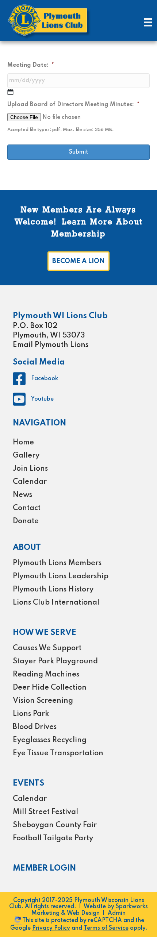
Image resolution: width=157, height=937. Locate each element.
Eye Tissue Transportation (58, 753)
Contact (27, 508)
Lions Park (31, 714)
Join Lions (30, 469)
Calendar (30, 482)
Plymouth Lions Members (57, 563)
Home (23, 442)
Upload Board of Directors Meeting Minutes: (73, 105)
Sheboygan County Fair (55, 825)
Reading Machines (46, 674)
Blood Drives (35, 727)
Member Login (44, 868)
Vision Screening (43, 701)
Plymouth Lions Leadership (60, 576)
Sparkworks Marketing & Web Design (89, 910)
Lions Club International (56, 602)
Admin (117, 913)
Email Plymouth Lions (50, 345)
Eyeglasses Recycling (50, 740)
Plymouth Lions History (53, 589)
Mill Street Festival (45, 812)
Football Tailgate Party (53, 838)
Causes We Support (47, 648)
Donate (26, 521)
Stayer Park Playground (55, 661)
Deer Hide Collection (50, 687)
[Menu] (148, 22)
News (22, 495)
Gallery (26, 455)
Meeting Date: (30, 65)
